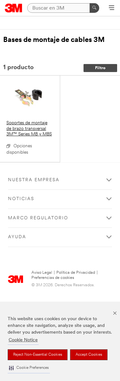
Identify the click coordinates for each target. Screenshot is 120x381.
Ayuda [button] (17, 237)
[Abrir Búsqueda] (111, 8)
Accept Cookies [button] (89, 355)
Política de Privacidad (75, 273)
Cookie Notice (23, 340)
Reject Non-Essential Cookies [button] (37, 355)
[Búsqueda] (94, 8)
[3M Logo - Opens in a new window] (13, 8)
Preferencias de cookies (52, 278)
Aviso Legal (41, 273)
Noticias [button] (21, 199)
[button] (29, 368)
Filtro (100, 68)
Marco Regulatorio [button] (38, 218)
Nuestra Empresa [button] (34, 180)
